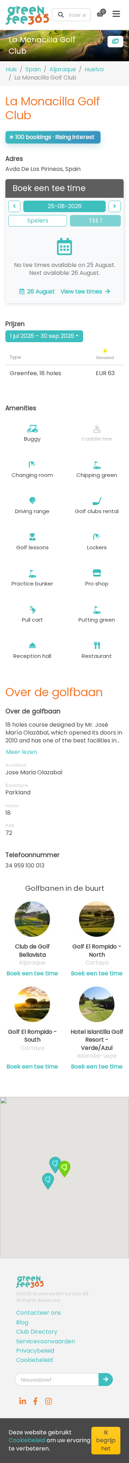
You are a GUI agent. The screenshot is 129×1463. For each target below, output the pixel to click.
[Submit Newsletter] (106, 1379)
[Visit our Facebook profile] (35, 1401)
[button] (55, 1165)
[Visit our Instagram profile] (48, 1401)
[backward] (14, 206)
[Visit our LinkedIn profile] (22, 1401)
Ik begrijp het (106, 1440)
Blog (22, 1322)
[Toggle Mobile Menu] (116, 15)
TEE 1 (95, 220)
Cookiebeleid (34, 1360)
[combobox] (71, 14)
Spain (33, 69)
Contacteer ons (38, 1313)
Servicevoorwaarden (45, 1341)
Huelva (94, 69)
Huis (11, 69)
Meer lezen (21, 752)
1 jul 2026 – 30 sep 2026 (42, 336)
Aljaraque (62, 69)
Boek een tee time (32, 973)
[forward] (115, 206)
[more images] (115, 41)
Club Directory (36, 1332)
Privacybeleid (35, 1351)
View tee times (64, 291)
